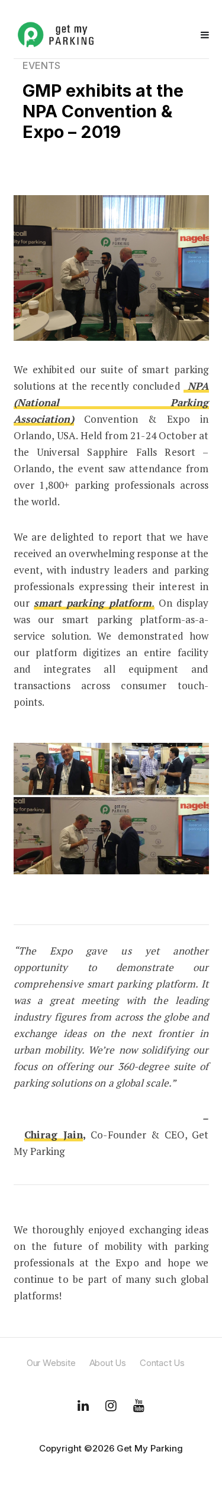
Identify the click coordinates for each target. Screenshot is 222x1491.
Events (41, 65)
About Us (107, 1362)
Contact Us (162, 1362)
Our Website (51, 1362)
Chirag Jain (53, 1134)
